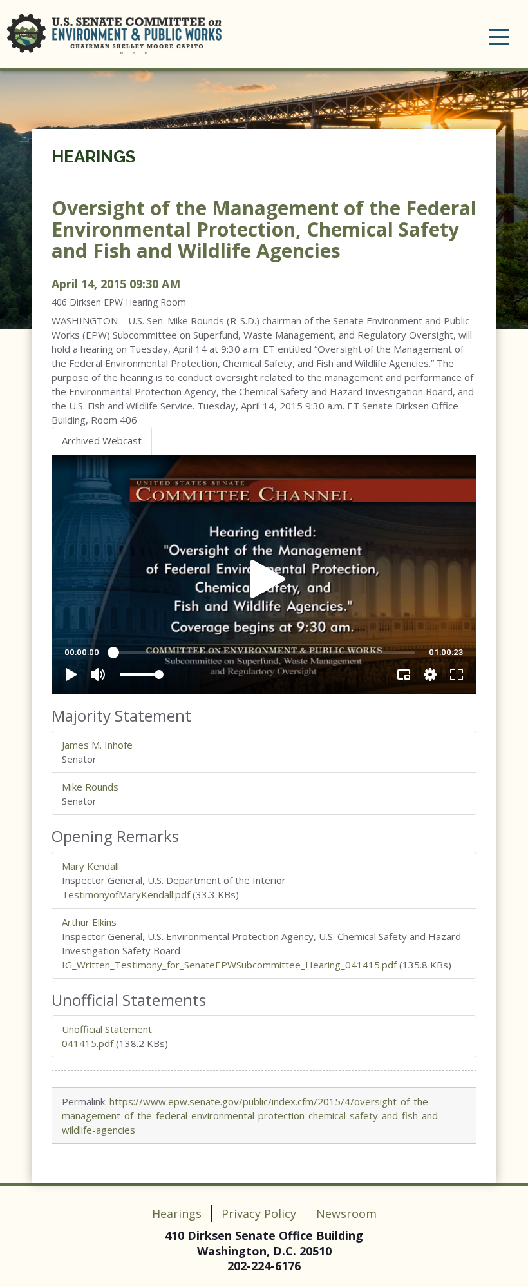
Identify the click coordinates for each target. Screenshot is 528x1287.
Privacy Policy (259, 1213)
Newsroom (346, 1213)
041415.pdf (87, 1043)
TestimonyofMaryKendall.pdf (126, 894)
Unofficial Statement (107, 1029)
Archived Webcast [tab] (102, 440)
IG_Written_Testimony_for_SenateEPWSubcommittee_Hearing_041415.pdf (229, 964)
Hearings (93, 156)
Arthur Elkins (89, 922)
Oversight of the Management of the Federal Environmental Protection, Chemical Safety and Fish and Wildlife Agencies (264, 229)
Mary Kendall (90, 866)
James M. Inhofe (97, 744)
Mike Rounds (90, 786)
